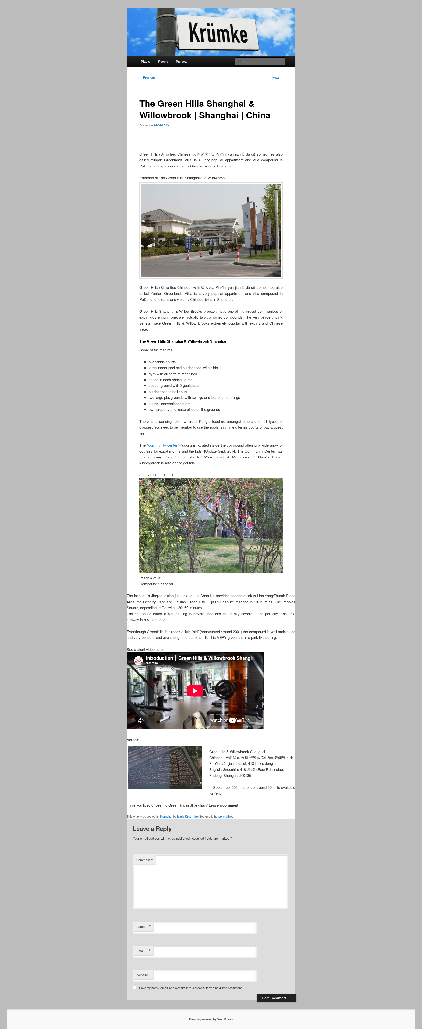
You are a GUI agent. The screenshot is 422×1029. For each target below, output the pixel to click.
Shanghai (165, 816)
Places (146, 61)
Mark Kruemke (187, 816)
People (163, 61)
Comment (144, 860)
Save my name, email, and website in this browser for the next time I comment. (190, 988)
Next (277, 77)
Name (143, 927)
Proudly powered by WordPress (211, 1019)
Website (142, 974)
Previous (147, 77)
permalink (225, 816)
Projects (182, 61)
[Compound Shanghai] (210, 571)
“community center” (163, 444)
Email (143, 951)
